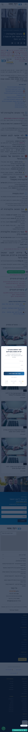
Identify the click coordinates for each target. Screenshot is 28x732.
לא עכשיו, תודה (14, 377)
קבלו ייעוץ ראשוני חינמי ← (14, 373)
